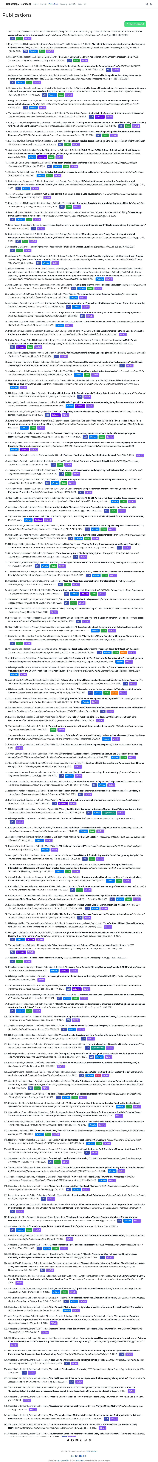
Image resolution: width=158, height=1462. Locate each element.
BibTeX (27, 39)
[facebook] (72, 1440)
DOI (12, 39)
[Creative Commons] (79, 1456)
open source (80, 1461)
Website (33, 51)
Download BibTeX (136, 24)
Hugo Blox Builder (62, 1461)
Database (99, 117)
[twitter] (68, 1440)
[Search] (147, 4)
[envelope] (77, 1440)
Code (19, 39)
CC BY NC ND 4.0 (92, 1451)
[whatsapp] (85, 1440)
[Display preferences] (151, 4)
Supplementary (109, 813)
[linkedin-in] (81, 1440)
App (97, 1075)
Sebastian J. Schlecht (18, 4)
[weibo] (90, 1440)
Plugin (123, 653)
